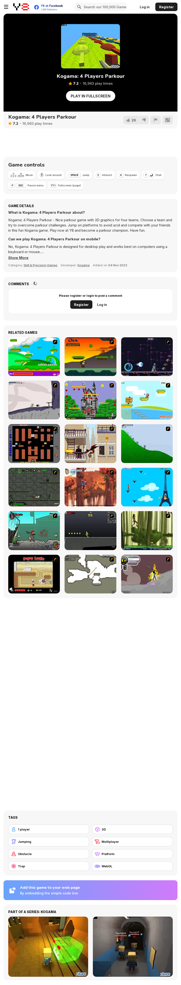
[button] (18, 257)
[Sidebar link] (6, 7)
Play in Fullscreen (91, 96)
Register (166, 7)
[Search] (78, 7)
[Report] (155, 120)
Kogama (84, 265)
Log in (145, 7)
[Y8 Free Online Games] (21, 6)
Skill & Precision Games (41, 265)
